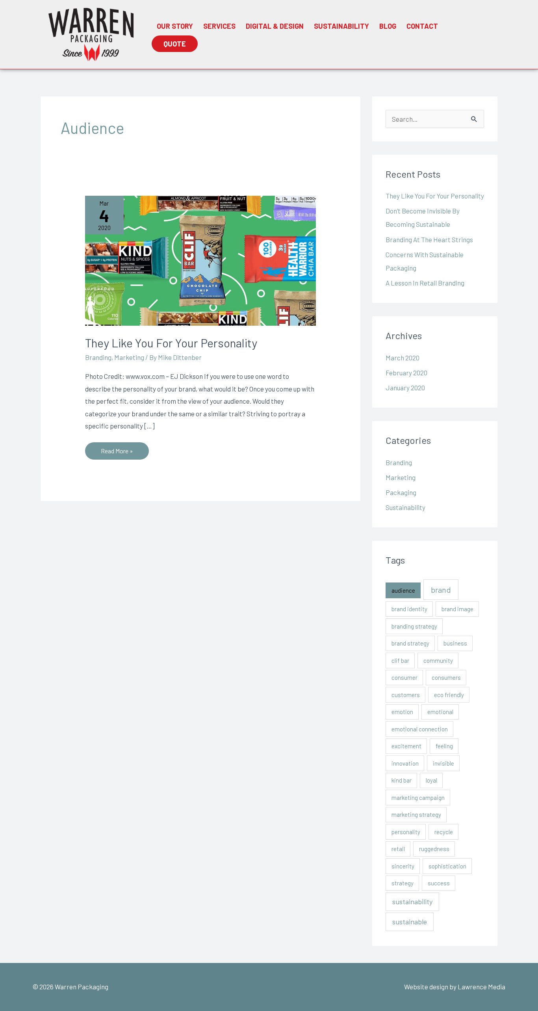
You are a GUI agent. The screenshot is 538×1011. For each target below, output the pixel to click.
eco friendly (449, 694)
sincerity (402, 866)
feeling (444, 745)
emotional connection (419, 729)
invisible (443, 763)
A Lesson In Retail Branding (425, 283)
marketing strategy (416, 814)
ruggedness (434, 848)
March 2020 (402, 358)
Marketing (129, 357)
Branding (98, 357)
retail (398, 848)
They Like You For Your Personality (171, 343)
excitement (406, 745)
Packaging (401, 492)
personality (405, 831)
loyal (431, 780)
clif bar (400, 660)
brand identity (409, 608)
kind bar (401, 780)
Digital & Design (275, 26)
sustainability (412, 901)
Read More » (116, 448)
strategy (402, 883)
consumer (404, 677)
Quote (174, 43)
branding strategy (414, 626)
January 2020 (405, 387)
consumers (446, 677)
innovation (405, 763)
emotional (440, 711)
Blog (387, 26)
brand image (457, 608)
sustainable (409, 921)
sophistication (447, 866)
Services (219, 26)
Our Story (175, 26)
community (438, 660)
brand (441, 589)
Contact (422, 26)
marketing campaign (418, 797)
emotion (402, 711)
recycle (443, 831)
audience (403, 590)
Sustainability (341, 26)
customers (405, 694)
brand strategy (410, 643)
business (455, 643)
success (439, 883)
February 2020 (406, 373)
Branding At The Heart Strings (429, 239)
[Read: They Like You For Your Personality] (200, 259)
